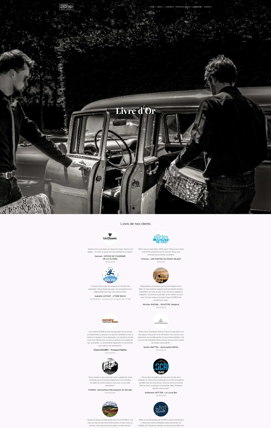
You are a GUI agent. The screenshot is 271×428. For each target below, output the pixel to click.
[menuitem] (153, 7)
